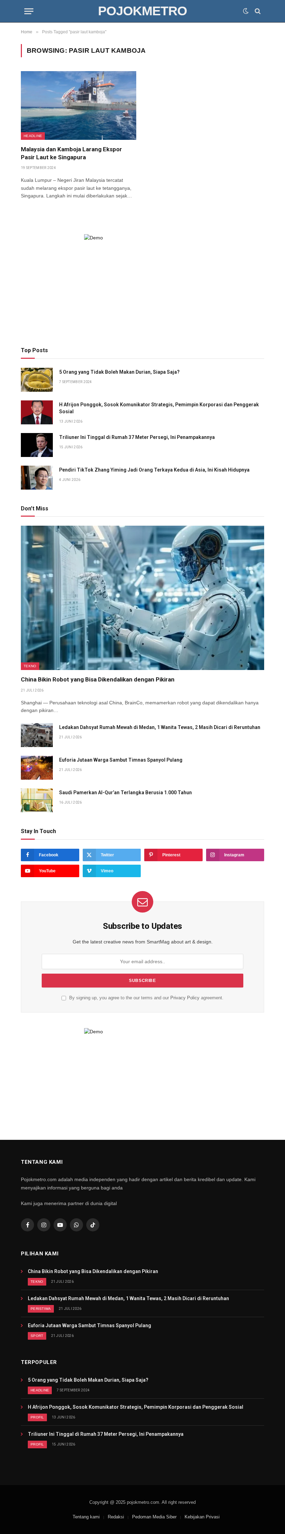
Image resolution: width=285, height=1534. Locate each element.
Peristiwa (41, 1309)
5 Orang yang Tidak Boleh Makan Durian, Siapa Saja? (119, 372)
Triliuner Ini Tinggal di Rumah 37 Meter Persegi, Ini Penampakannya (137, 437)
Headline (33, 136)
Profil (37, 1417)
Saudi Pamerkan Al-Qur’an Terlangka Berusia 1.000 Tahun (125, 792)
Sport (37, 1336)
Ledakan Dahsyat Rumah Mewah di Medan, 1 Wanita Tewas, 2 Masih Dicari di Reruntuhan (159, 727)
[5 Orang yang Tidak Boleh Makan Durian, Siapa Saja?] (37, 380)
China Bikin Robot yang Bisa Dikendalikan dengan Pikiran (97, 679)
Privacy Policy (185, 997)
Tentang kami (86, 1516)
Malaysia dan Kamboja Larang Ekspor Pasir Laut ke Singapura (71, 153)
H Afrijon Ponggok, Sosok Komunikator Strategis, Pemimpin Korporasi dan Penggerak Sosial (159, 408)
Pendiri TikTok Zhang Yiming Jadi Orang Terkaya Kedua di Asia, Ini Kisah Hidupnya (154, 470)
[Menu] (28, 11)
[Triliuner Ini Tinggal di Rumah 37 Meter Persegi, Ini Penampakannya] (37, 445)
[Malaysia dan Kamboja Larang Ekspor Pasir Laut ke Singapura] (78, 105)
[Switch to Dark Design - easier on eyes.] (245, 11)
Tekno (30, 666)
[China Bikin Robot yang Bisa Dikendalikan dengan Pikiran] (142, 598)
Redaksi (116, 1516)
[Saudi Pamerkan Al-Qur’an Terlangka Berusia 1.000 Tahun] (37, 800)
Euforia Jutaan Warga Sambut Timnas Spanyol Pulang (120, 760)
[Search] (257, 11)
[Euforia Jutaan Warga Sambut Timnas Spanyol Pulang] (37, 768)
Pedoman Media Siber (154, 1516)
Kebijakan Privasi (202, 1516)
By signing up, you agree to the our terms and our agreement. (145, 997)
